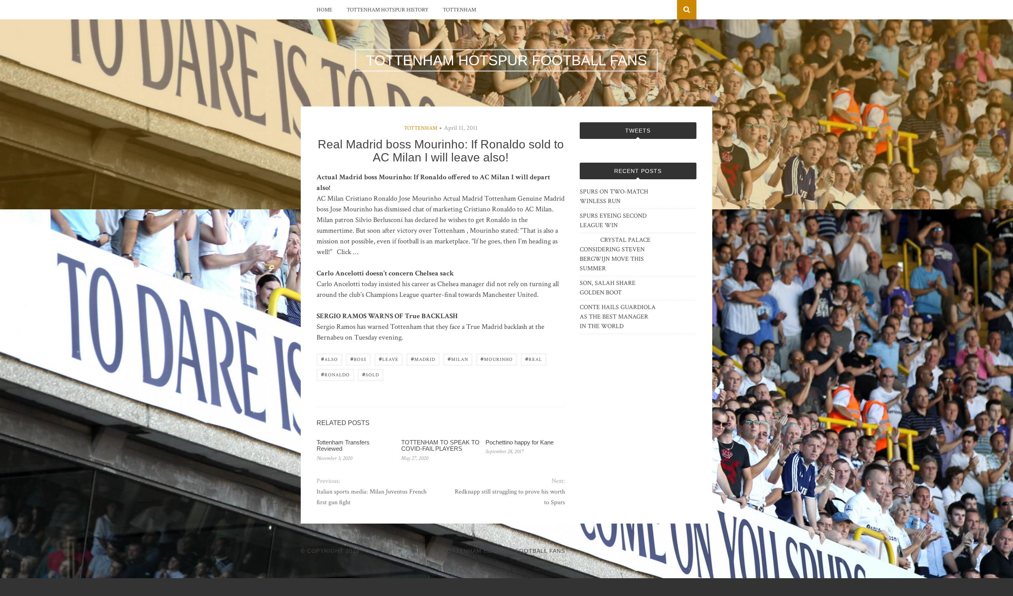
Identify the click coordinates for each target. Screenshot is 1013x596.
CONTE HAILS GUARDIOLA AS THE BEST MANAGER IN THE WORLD (618, 316)
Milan (458, 358)
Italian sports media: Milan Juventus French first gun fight (372, 497)
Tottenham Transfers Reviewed (343, 445)
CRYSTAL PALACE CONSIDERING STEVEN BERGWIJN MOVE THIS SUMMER (615, 254)
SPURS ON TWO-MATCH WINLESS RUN (614, 196)
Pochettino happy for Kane (520, 442)
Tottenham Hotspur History (388, 9)
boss (358, 358)
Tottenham (459, 9)
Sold (370, 374)
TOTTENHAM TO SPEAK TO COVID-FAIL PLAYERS (440, 445)
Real (533, 358)
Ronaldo (335, 374)
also (329, 358)
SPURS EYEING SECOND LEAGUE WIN (613, 221)
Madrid (423, 358)
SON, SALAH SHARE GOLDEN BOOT (607, 288)
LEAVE (388, 358)
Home (324, 9)
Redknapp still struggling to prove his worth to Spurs (510, 497)
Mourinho (496, 358)
